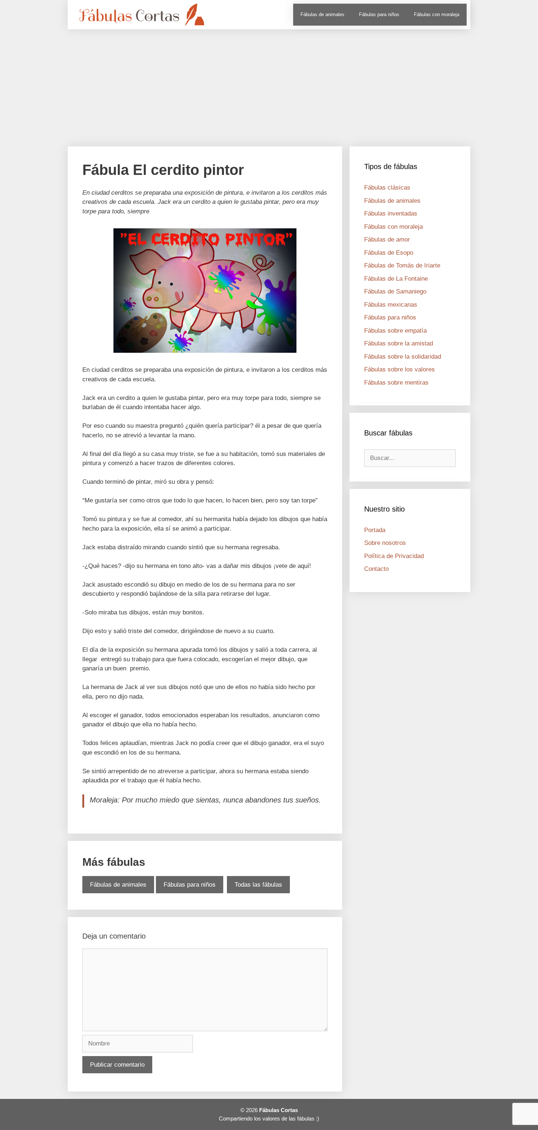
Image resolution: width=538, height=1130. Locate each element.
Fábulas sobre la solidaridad (402, 356)
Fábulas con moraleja (436, 14)
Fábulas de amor (387, 239)
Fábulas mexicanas (390, 304)
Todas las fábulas (258, 884)
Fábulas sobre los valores (399, 369)
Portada (374, 530)
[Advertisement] (269, 84)
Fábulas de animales (322, 14)
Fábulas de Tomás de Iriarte (402, 265)
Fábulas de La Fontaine (396, 278)
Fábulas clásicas (387, 187)
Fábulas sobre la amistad (398, 343)
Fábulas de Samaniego (395, 291)
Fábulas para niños (379, 14)
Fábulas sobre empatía (395, 330)
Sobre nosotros (385, 542)
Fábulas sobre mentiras (396, 382)
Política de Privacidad (394, 556)
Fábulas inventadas (390, 213)
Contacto (376, 568)
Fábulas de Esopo (388, 252)
